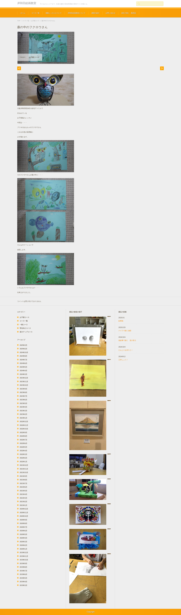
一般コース (24, 325)
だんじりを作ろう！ (125, 350)
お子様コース (35, 20)
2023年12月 (24, 378)
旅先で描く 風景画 (128, 13)
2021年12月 (24, 465)
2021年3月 (23, 498)
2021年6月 (23, 487)
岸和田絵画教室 (26, 3)
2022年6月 (23, 443)
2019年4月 (23, 582)
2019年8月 (23, 567)
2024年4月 (23, 371)
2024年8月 (23, 356)
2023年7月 (23, 396)
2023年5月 (23, 403)
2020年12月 (24, 509)
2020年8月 (23, 523)
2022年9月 (23, 432)
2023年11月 (24, 381)
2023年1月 (23, 418)
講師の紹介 (95, 13)
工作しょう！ (123, 360)
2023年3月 (23, 411)
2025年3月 (23, 345)
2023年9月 (23, 389)
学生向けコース (25, 328)
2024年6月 (23, 363)
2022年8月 (23, 436)
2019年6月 (23, 574)
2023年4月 (23, 407)
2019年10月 (24, 560)
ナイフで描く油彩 (124, 331)
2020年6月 (23, 531)
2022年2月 (23, 458)
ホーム (22, 13)
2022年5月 (23, 447)
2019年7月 (23, 571)
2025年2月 (23, 349)
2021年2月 (23, 502)
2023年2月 (23, 414)
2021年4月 (23, 494)
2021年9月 (23, 476)
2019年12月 (24, 552)
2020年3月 (23, 542)
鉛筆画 (120, 321)
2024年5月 (23, 367)
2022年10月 (24, 429)
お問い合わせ (110, 13)
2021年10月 (24, 472)
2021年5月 (23, 491)
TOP (18, 20)
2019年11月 (24, 556)
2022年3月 (23, 454)
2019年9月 (23, 563)
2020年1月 (23, 549)
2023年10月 (24, 385)
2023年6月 (23, 400)
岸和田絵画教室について (76, 13)
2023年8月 (23, 392)
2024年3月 (23, 374)
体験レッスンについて (54, 13)
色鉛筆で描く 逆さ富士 (127, 340)
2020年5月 (23, 534)
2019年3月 (23, 585)
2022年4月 (23, 451)
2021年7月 (23, 483)
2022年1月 (23, 462)
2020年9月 (23, 520)
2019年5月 (23, 578)
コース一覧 (35, 13)
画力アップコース (26, 332)
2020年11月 (24, 512)
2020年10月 (24, 516)
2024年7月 (23, 360)
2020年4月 (23, 538)
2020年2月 (23, 545)
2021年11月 (24, 469)
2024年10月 (24, 352)
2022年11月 (24, 425)
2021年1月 (23, 505)
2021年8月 (23, 480)
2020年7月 (23, 527)
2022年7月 (23, 440)
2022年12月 (24, 421)
